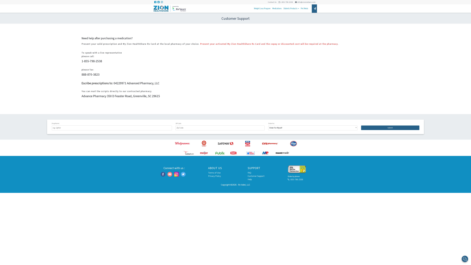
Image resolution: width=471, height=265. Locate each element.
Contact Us (272, 2)
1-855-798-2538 (286, 2)
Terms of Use (214, 172)
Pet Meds (304, 8)
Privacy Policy (214, 176)
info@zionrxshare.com (306, 2)
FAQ (249, 172)
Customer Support (256, 176)
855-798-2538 (296, 179)
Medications (277, 8)
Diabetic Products (290, 8)
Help (250, 179)
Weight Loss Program (262, 8)
